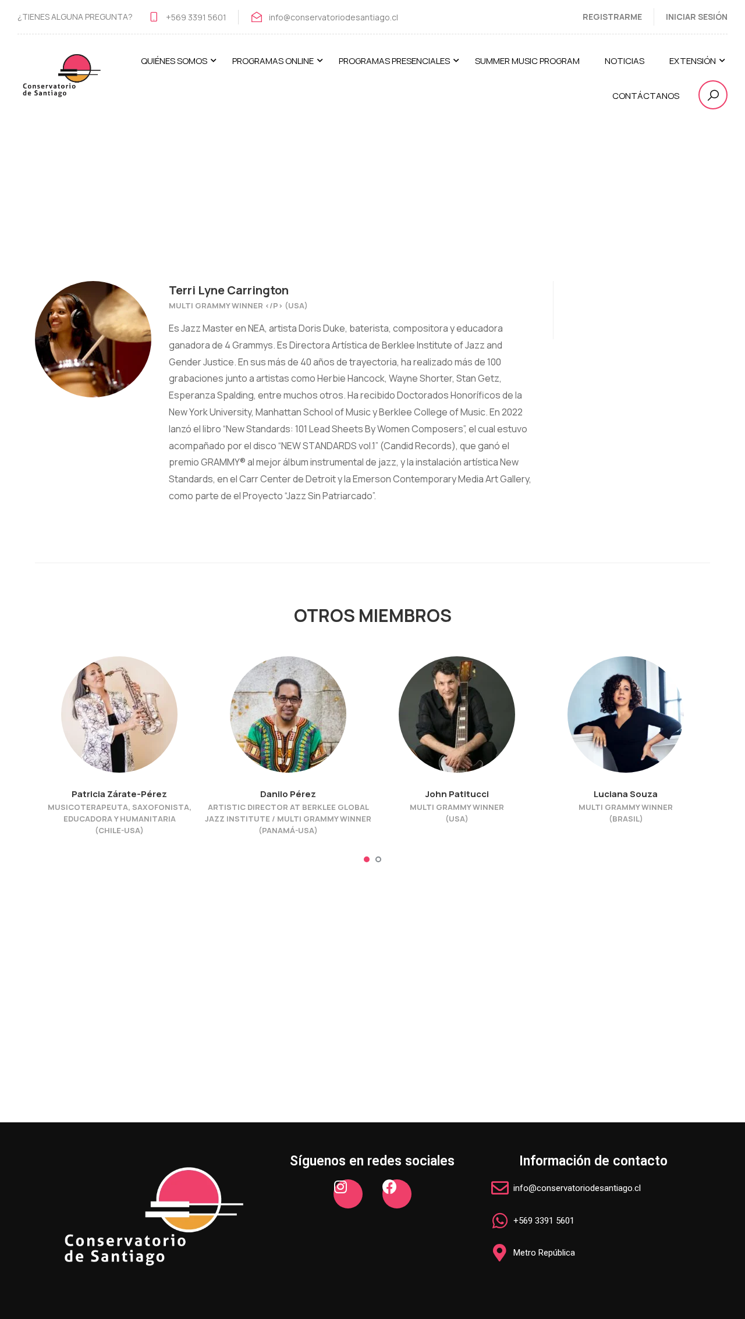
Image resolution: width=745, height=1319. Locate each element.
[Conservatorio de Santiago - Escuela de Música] (61, 83)
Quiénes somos (174, 61)
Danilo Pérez (288, 794)
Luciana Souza (626, 794)
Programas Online (273, 61)
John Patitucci (457, 794)
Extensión (692, 61)
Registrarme (612, 16)
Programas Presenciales (394, 61)
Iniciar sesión (697, 16)
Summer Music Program (527, 61)
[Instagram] (348, 1193)
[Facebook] (396, 1193)
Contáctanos (645, 96)
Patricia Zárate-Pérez (119, 794)
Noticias (624, 61)
